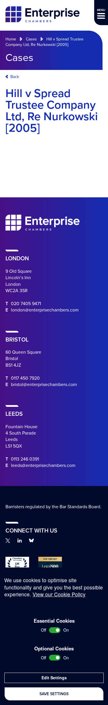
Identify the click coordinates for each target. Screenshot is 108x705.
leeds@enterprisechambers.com (43, 465)
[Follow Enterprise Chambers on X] (7, 540)
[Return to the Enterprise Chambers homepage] (42, 15)
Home (10, 39)
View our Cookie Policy (59, 594)
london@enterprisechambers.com (45, 310)
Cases (31, 39)
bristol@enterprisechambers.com (44, 384)
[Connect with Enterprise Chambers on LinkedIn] (19, 540)
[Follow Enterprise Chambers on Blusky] (31, 540)
